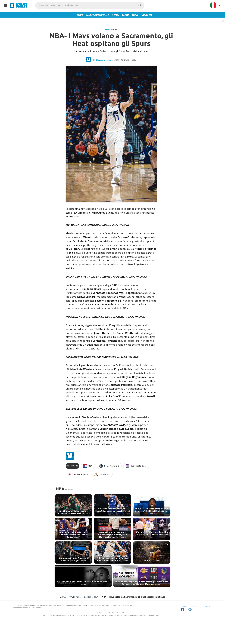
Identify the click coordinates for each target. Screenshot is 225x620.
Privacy (207, 606)
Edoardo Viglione (103, 60)
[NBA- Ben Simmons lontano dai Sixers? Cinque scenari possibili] (112, 505)
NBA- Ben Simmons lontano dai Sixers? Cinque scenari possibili (111, 509)
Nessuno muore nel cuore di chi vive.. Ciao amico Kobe (82, 581)
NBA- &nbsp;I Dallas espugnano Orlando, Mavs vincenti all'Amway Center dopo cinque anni (112, 558)
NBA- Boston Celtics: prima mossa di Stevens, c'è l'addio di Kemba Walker (152, 510)
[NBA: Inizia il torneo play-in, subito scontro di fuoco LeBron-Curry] (151, 529)
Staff (195, 606)
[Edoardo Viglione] (89, 60)
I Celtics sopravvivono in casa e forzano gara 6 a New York (72, 512)
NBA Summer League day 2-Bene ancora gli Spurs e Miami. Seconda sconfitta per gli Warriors (142, 583)
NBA (107, 29)
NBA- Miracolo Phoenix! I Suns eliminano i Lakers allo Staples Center (73, 534)
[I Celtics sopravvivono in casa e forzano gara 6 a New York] (73, 505)
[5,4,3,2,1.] (151, 552)
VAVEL (63, 596)
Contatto (183, 606)
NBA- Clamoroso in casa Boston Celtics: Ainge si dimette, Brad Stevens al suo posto (112, 534)
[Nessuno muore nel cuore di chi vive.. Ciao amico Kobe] (83, 576)
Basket (87, 596)
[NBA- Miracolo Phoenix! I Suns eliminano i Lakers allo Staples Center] (73, 529)
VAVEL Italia (75, 596)
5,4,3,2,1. (148, 560)
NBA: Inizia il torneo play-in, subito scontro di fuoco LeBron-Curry (151, 533)
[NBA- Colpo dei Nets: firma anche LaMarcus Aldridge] (73, 552)
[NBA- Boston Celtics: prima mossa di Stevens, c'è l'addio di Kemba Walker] (151, 505)
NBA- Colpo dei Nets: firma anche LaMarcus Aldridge (73, 559)
